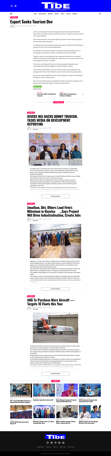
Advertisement (40, 447)
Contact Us (48, 447)
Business (75, 14)
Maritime (50, 14)
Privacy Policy (62, 447)
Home (35, 14)
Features (57, 14)
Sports (62, 14)
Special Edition (42, 14)
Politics (68, 14)
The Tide (35, 129)
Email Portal (71, 447)
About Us (55, 447)
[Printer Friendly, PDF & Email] (37, 86)
